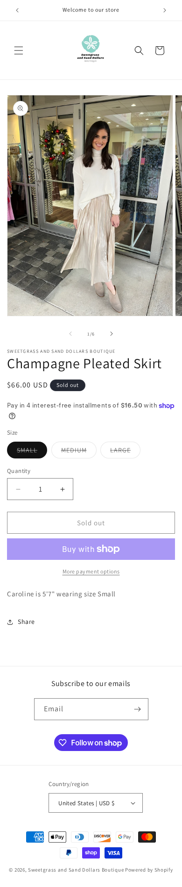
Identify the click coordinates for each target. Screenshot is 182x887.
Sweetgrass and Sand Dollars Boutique (76, 869)
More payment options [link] (91, 571)
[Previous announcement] (17, 10)
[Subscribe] (137, 709)
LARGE (125, 451)
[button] (18, 50)
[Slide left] (70, 333)
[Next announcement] (164, 10)
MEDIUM (79, 451)
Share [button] (26, 621)
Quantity (18, 471)
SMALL (32, 451)
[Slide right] (111, 333)
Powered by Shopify (149, 869)
